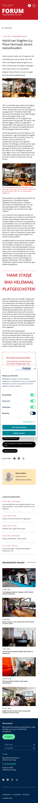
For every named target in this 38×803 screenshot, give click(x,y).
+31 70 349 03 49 (10, 764)
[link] (19, 582)
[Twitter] (23, 458)
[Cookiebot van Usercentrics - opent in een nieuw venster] (23, 368)
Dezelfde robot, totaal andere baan (13, 529)
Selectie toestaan (19, 433)
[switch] (33, 401)
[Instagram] (12, 780)
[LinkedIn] (19, 458)
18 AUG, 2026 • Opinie (9, 526)
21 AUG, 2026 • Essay (9, 516)
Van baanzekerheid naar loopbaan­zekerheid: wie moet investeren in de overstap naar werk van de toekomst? (18, 506)
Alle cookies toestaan (19, 427)
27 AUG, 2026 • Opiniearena (11, 501)
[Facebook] (14, 458)
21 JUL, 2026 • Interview (10, 546)
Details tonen (27, 421)
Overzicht (8, 28)
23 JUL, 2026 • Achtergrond (11, 536)
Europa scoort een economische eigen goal (16, 519)
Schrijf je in (9, 737)
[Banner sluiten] (35, 368)
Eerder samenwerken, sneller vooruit (14, 539)
